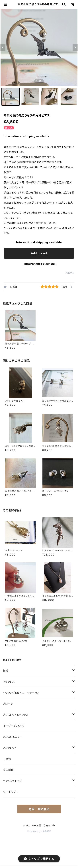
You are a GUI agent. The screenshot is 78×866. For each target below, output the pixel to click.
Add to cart (39, 253)
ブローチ (8, 703)
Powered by (35, 831)
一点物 (7, 758)
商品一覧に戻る (39, 809)
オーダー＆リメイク (14, 725)
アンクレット (10, 747)
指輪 (5, 670)
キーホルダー (11, 791)
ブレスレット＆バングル (16, 714)
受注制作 (8, 769)
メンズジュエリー (12, 736)
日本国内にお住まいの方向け (39, 264)
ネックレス (9, 681)
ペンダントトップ (12, 780)
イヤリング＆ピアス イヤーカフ (21, 692)
